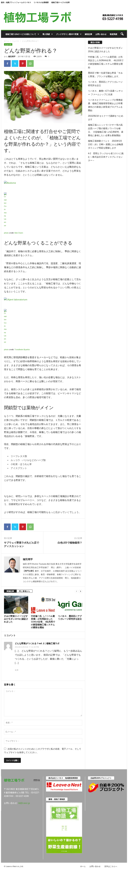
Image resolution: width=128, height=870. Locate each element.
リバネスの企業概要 (41, 2)
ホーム (6, 41)
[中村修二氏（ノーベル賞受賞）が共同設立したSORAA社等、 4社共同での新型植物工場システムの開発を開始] (43, 605)
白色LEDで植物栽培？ (70, 542)
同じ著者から (24, 591)
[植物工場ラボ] (64, 17)
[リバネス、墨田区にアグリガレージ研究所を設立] (70, 605)
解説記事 (88, 34)
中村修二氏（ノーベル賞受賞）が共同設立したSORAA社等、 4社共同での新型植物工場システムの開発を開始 (43, 621)
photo (6, 233)
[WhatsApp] (30, 63)
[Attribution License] (43, 209)
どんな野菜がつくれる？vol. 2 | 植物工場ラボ (37, 643)
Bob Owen (18, 233)
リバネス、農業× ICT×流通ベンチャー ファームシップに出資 (105, 93)
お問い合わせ (101, 34)
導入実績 (46, 34)
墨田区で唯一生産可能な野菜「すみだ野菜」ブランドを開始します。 (105, 75)
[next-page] (80, 591)
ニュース (15, 41)
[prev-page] (76, 591)
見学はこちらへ (110, 866)
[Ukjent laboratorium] (43, 300)
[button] (122, 34)
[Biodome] (43, 183)
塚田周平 (12, 56)
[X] (15, 63)
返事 (16, 670)
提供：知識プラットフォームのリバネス (16, 2)
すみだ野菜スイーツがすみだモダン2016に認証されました (16, 618)
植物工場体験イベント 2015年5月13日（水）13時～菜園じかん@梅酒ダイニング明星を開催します (105, 144)
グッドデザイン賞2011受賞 (67, 34)
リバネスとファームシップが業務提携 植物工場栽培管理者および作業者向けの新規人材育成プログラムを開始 (105, 105)
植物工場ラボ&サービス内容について (21, 34)
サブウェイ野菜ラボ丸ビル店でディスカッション (21, 544)
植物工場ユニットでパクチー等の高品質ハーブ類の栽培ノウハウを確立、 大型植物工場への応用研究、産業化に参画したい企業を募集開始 (105, 130)
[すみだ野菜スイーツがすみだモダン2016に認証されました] (16, 605)
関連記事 (10, 591)
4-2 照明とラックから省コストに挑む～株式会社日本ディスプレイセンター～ (106, 157)
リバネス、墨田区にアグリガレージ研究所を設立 (70, 617)
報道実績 (113, 34)
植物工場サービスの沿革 (60, 2)
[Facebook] (7, 63)
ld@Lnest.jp (24, 803)
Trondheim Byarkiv (22, 349)
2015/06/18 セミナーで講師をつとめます (105, 118)
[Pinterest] (22, 63)
